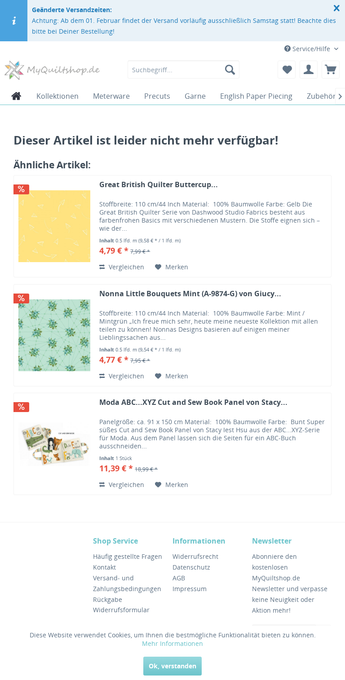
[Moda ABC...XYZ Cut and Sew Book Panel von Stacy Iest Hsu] (54, 444)
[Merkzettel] (287, 70)
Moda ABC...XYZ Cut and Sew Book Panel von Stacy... (193, 402)
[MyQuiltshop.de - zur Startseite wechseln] (52, 72)
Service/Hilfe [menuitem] (311, 48)
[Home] (16, 96)
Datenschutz (191, 567)
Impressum (189, 588)
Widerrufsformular (121, 609)
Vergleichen (125, 267)
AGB (178, 578)
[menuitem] (184, 70)
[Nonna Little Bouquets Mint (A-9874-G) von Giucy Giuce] (54, 335)
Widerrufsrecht (195, 556)
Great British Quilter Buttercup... (158, 184)
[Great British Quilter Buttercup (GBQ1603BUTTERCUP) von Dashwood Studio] (54, 226)
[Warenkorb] (331, 70)
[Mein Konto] (309, 70)
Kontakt (104, 567)
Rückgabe (107, 599)
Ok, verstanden (172, 666)
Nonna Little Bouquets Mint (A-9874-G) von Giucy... (190, 293)
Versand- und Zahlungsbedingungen (127, 583)
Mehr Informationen (172, 643)
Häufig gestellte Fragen (127, 556)
